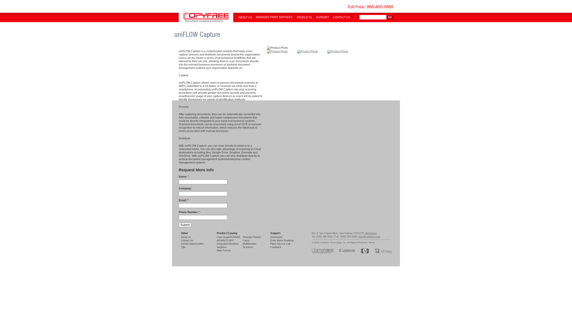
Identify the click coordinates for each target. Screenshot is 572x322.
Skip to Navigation (562, 5)
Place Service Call (280, 243)
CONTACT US (341, 17)
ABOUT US (245, 17)
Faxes (246, 240)
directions (371, 233)
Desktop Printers (252, 237)
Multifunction (249, 243)
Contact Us (187, 240)
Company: (185, 188)
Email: (184, 200)
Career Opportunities (192, 243)
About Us (186, 237)
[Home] (206, 21)
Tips (183, 247)
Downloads (276, 237)
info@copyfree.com (369, 236)
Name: (184, 176)
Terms (372, 242)
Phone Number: (189, 212)
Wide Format (224, 250)
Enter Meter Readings (282, 240)
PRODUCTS (304, 17)
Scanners (248, 247)
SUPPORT (322, 17)
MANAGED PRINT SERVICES (274, 17)
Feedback (275, 247)
